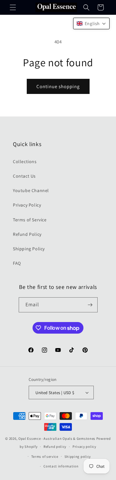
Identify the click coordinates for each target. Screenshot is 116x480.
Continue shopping (58, 86)
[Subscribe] (90, 304)
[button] (13, 7)
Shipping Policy (29, 249)
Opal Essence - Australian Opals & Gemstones (56, 438)
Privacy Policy (27, 205)
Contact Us (24, 176)
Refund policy (55, 446)
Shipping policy (77, 456)
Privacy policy (84, 446)
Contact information (61, 466)
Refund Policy (27, 234)
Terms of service (44, 456)
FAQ (17, 263)
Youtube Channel (31, 190)
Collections (25, 161)
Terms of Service (30, 220)
